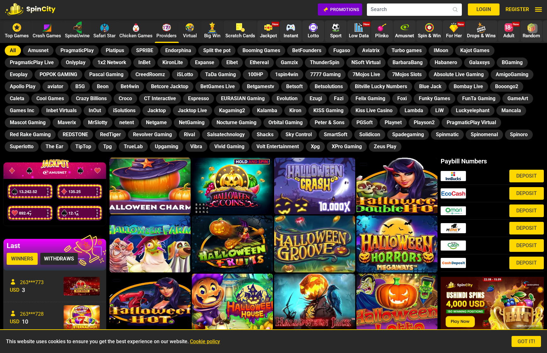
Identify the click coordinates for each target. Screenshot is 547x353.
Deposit (526, 176)
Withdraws (59, 259)
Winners (22, 259)
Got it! (526, 341)
